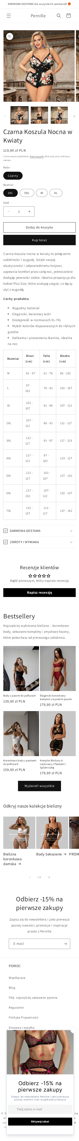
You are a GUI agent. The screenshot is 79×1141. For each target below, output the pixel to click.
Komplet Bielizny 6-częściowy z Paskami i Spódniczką (53, 764)
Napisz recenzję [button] (39, 592)
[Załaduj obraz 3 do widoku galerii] (59, 115)
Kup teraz (39, 240)
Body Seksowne (49, 854)
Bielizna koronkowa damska (12, 859)
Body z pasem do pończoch (19, 695)
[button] (9, 16)
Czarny (13, 176)
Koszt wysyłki (37, 156)
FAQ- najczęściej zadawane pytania (33, 998)
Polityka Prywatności (23, 1017)
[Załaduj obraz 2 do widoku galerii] (39, 115)
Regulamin (16, 1007)
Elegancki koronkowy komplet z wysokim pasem (56, 697)
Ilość (6, 203)
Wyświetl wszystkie (39, 786)
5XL (27, 193)
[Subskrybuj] (65, 944)
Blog (12, 988)
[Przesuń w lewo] (5, 116)
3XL (10, 193)
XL (56, 193)
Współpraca (17, 978)
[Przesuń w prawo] (74, 116)
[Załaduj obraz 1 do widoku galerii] (19, 115)
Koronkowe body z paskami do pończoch (19, 762)
